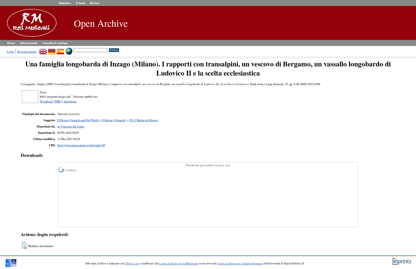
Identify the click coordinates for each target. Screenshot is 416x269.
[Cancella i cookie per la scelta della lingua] (69, 50)
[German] (52, 50)
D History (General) (114, 120)
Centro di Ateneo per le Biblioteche (178, 263)
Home (11, 43)
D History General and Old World (77, 120)
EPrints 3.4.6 (132, 263)
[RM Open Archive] (30, 37)
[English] (43, 50)
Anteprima (70, 101)
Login (10, 51)
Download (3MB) (50, 101)
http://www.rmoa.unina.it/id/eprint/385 (81, 145)
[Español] (60, 50)
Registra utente (26, 51)
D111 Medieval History (143, 120)
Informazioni (28, 43)
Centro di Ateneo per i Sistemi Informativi (240, 263)
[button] (24, 245)
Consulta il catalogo (55, 43)
